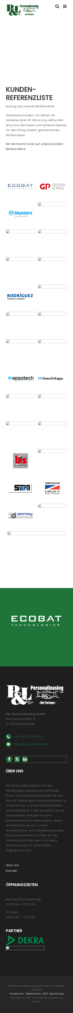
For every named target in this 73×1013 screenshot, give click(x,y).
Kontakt (11, 871)
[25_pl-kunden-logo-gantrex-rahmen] (52, 450)
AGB (44, 993)
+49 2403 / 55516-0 (28, 736)
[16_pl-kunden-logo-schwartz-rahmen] (52, 258)
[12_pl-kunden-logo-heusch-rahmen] (20, 231)
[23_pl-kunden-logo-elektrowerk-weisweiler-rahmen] (52, 423)
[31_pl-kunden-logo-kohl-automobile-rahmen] (52, 505)
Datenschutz (33, 993)
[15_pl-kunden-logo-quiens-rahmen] (20, 258)
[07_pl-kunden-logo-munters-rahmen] (20, 204)
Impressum (17, 993)
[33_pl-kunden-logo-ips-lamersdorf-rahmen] (36, 533)
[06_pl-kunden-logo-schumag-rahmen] (20, 341)
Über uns (12, 865)
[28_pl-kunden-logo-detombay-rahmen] (20, 505)
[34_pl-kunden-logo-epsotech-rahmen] (20, 368)
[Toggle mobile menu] (65, 6)
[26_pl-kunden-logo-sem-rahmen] (20, 478)
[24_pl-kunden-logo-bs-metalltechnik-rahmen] (20, 450)
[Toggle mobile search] (57, 6)
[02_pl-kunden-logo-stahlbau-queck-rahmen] (52, 313)
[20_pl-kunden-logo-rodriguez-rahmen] (20, 286)
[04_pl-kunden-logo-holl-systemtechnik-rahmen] (52, 341)
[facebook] (9, 759)
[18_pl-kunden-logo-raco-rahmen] (20, 423)
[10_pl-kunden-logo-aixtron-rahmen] (52, 204)
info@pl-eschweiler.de (30, 744)
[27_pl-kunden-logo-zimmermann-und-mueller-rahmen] (52, 478)
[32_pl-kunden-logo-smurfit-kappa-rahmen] (52, 368)
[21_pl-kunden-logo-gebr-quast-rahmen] (52, 286)
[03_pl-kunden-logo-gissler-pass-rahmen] (52, 176)
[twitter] (17, 759)
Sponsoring (56, 993)
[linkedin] (25, 759)
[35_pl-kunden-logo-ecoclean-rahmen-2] (52, 231)
